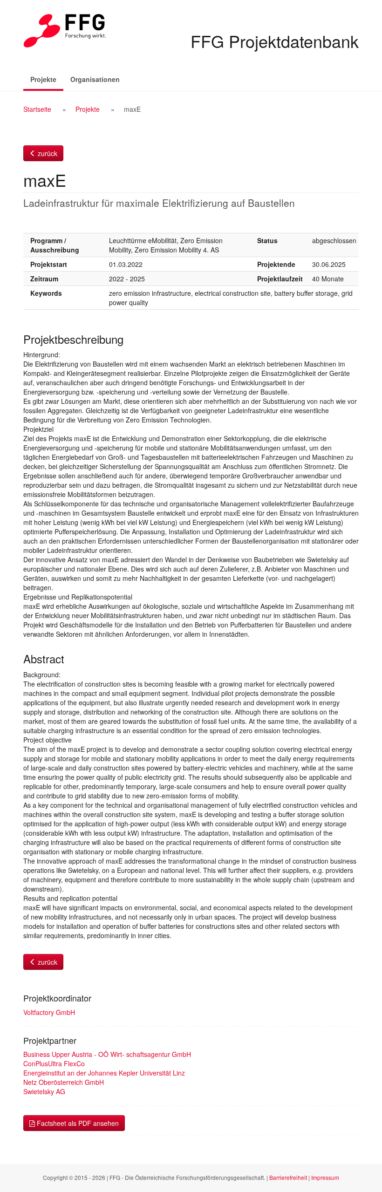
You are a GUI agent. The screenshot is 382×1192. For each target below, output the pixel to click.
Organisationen (95, 79)
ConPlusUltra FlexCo (54, 1063)
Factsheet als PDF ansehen (77, 1123)
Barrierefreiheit (288, 1177)
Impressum (325, 1177)
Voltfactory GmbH (49, 1012)
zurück (46, 153)
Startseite (37, 109)
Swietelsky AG (44, 1091)
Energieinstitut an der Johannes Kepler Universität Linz (104, 1072)
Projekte (46, 79)
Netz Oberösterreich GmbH (63, 1082)
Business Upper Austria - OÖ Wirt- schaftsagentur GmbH (107, 1054)
